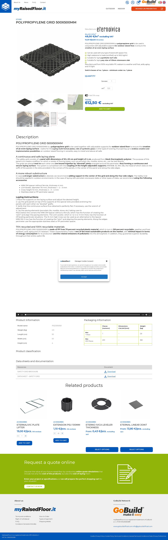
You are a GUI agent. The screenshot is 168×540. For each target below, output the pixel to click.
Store (19, 19)
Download (111, 372)
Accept (84, 277)
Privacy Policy (100, 536)
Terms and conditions (23, 516)
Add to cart (105, 109)
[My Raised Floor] (5, 6)
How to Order (44, 516)
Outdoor (110, 9)
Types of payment (45, 519)
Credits (92, 536)
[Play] (18, 315)
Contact (43, 2)
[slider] (82, 314)
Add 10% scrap (94, 95)
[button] (107, 261)
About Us (17, 2)
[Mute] (146, 315)
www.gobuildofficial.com (123, 526)
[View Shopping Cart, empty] (138, 2)
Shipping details (45, 521)
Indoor (121, 9)
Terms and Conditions (121, 536)
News (26, 2)
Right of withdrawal (22, 519)
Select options (102, 449)
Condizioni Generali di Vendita (25, 524)
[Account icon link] (133, 2)
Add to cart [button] (24, 443)
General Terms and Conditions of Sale (140, 536)
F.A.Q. (34, 2)
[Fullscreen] (149, 315)
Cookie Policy (109, 536)
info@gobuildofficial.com (142, 526)
